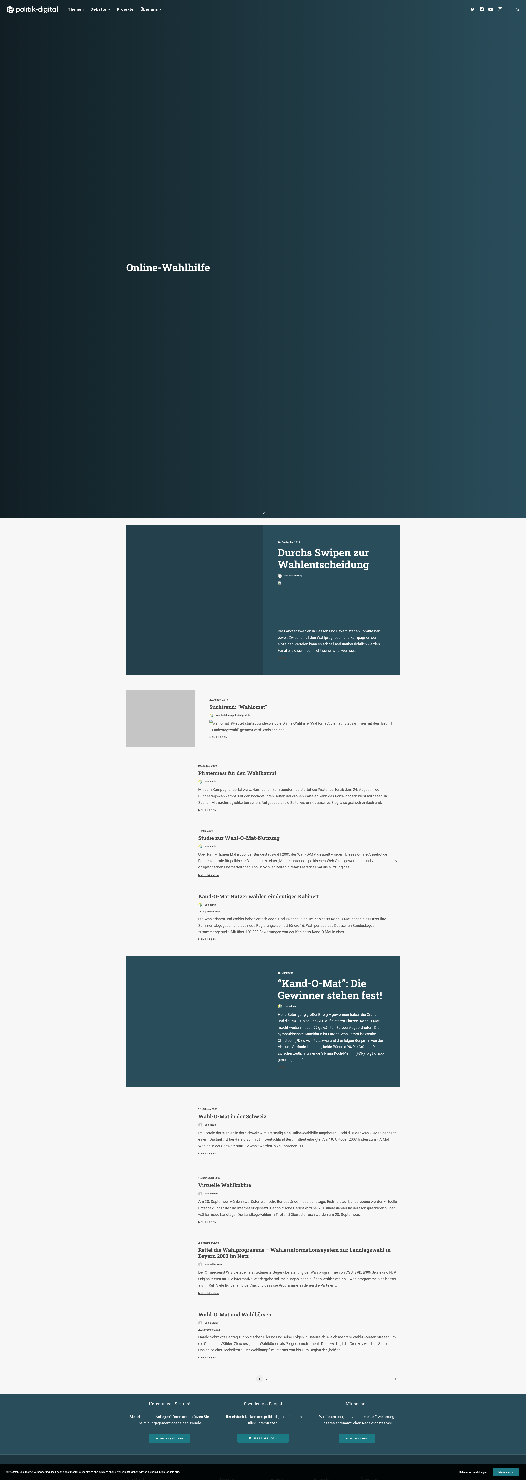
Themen (76, 9)
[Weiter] (394, 1380)
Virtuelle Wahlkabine (224, 1185)
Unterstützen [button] (171, 1438)
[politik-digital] (32, 9)
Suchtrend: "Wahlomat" (238, 706)
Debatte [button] (98, 9)
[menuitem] (76, 9)
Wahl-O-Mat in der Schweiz (232, 1116)
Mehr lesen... (219, 737)
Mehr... (283, 658)
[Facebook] (483, 9)
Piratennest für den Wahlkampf (237, 773)
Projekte (125, 9)
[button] (517, 9)
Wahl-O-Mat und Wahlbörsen (234, 1314)
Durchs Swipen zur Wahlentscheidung (323, 558)
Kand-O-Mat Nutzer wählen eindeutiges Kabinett (258, 896)
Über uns (149, 9)
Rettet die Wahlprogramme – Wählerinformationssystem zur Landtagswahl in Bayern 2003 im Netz (294, 1252)
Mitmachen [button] (359, 1438)
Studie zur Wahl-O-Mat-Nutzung (239, 837)
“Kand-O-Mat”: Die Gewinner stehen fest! (330, 989)
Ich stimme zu (505, 1472)
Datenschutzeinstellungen (473, 1472)
